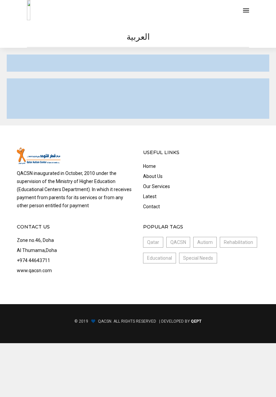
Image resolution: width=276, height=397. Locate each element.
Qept (196, 321)
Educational (159, 258)
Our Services (156, 186)
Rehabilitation (238, 242)
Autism (205, 242)
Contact (151, 206)
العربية (138, 36)
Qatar (153, 242)
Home (149, 166)
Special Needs (198, 258)
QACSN (178, 242)
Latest (150, 196)
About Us (153, 176)
